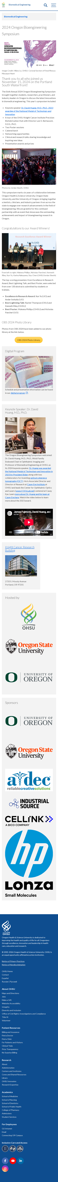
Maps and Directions (10, 993)
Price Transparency (10, 1049)
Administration (8, 1068)
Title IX (5, 1017)
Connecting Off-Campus (12, 1135)
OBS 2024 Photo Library (28, 340)
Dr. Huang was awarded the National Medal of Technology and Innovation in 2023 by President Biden (29, 471)
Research (6, 1060)
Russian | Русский (9, 981)
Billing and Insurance (10, 1032)
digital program (18, 393)
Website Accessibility (11, 1003)
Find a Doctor (7, 1035)
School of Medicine (10, 1096)
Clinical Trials (7, 1046)
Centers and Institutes (11, 1071)
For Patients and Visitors (12, 1042)
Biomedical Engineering (19, 4)
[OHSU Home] (4, 4)
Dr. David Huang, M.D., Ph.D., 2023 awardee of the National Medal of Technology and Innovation (29, 111)
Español (5, 978)
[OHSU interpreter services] (20, 1151)
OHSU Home (7, 971)
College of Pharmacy (10, 1110)
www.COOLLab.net (25, 491)
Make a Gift (7, 1000)
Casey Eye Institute (36, 484)
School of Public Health (11, 1106)
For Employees (9, 1124)
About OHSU (8, 989)
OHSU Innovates (9, 1081)
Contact (5, 975)
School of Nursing (9, 1100)
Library (5, 1078)
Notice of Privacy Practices (13, 961)
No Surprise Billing (9, 1052)
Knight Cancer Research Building (19, 548)
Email (4, 1132)
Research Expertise (10, 1085)
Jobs (4, 996)
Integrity (5, 1007)
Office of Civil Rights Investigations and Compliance (24, 1014)
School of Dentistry (10, 1103)
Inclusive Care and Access (14, 1142)
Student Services (9, 1117)
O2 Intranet (7, 1128)
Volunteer (6, 1020)
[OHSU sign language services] (13, 1151)
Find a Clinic (7, 1039)
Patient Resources (11, 1027)
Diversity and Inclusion (11, 1010)
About (4, 1064)
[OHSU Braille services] (5, 1151)
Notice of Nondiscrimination (13, 965)
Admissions (7, 1113)
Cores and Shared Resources (14, 1074)
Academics (7, 1092)
